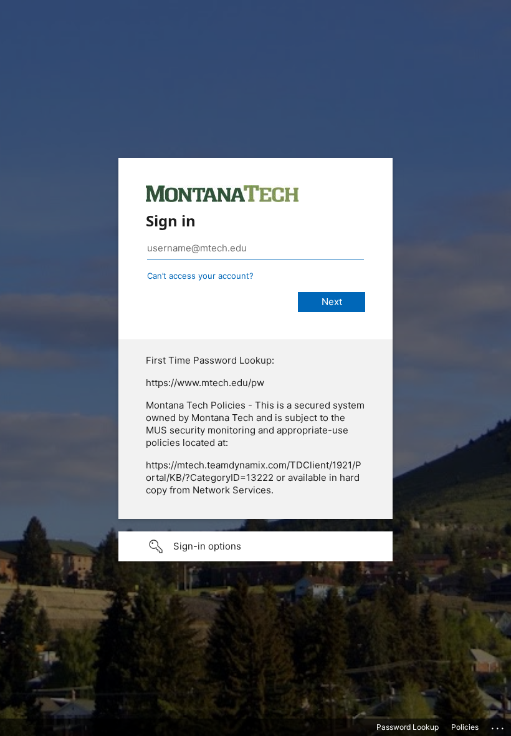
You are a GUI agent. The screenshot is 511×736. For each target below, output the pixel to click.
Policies (465, 727)
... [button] (498, 725)
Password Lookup (407, 727)
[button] (255, 546)
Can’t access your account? (200, 276)
